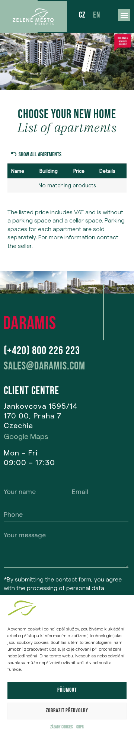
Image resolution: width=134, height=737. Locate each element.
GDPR (80, 727)
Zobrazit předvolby (67, 710)
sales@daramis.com (44, 366)
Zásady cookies (61, 727)
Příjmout (67, 690)
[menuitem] (82, 15)
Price (78, 170)
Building (48, 170)
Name (17, 170)
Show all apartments (40, 154)
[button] (124, 15)
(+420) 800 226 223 (42, 350)
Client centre (31, 390)
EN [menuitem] (96, 15)
